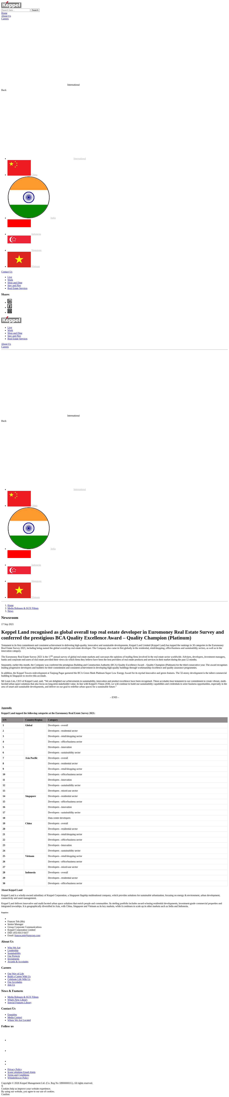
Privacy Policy (14, 1069)
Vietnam (35, 266)
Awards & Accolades (17, 961)
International (80, 158)
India (53, 218)
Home (4, 13)
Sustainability (14, 953)
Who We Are (13, 947)
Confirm (5, 1094)
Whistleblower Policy (18, 1077)
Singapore (36, 250)
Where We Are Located (19, 1020)
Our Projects (13, 956)
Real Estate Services (17, 288)
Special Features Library (19, 1002)
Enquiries (12, 1014)
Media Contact (14, 1017)
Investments (13, 959)
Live (9, 277)
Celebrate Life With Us (18, 979)
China (34, 174)
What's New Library (17, 999)
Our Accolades (14, 982)
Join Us (11, 985)
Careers (5, 18)
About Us (6, 16)
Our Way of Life (15, 973)
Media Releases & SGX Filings (22, 608)
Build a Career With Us (19, 976)
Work (10, 280)
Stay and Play (14, 285)
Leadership (12, 950)
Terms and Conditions (18, 1075)
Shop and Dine (14, 282)
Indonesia (36, 234)
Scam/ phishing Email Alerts (21, 1072)
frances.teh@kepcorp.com (27, 935)
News (10, 611)
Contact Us (6, 271)
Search (35, 10)
